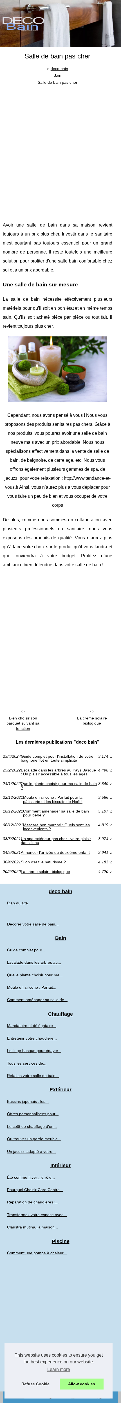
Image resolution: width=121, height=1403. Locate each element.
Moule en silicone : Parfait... (31, 987)
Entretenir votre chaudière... (32, 1038)
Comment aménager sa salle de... (37, 999)
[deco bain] (60, 23)
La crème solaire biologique (92, 721)
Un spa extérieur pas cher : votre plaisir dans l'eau (56, 841)
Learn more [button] (58, 1369)
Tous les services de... (26, 1063)
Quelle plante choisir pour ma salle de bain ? (59, 786)
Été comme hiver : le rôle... (31, 1177)
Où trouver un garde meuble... (34, 1139)
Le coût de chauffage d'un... (32, 1126)
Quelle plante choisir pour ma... (35, 975)
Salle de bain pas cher (57, 82)
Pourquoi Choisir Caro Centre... (35, 1189)
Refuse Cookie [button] (35, 1384)
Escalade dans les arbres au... (34, 962)
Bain (57, 75)
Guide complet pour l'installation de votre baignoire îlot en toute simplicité (57, 758)
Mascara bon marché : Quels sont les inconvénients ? (56, 827)
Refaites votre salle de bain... (33, 1075)
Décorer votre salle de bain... (33, 924)
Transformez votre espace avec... (37, 1214)
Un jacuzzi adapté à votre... (31, 1151)
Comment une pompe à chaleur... (37, 1253)
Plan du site (17, 903)
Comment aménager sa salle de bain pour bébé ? (56, 813)
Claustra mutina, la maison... (32, 1227)
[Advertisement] (60, 149)
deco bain (59, 68)
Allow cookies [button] (81, 1384)
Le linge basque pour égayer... (34, 1050)
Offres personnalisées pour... (33, 1114)
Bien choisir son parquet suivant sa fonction (22, 723)
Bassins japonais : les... (28, 1101)
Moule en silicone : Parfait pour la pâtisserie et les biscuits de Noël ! (52, 799)
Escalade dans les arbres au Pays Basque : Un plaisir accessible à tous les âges (58, 772)
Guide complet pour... (26, 950)
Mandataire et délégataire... (31, 1025)
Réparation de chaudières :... (33, 1202)
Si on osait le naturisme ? (43, 862)
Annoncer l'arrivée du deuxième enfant (55, 852)
